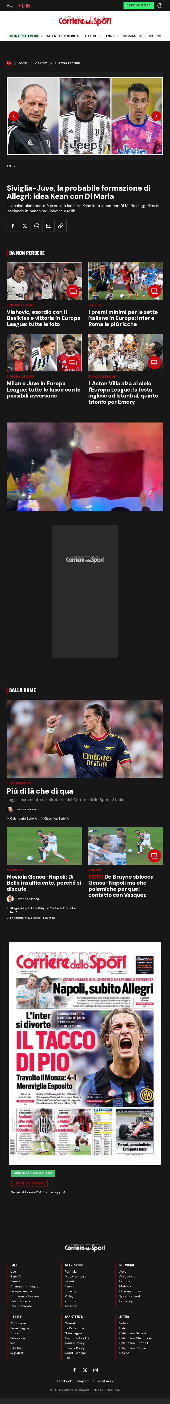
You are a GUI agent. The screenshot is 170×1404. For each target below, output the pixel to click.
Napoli (94, 869)
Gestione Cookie (77, 1338)
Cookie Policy (75, 1343)
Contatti (71, 1323)
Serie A (15, 1276)
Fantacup (126, 1301)
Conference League (24, 1296)
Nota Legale (73, 1333)
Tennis (110, 36)
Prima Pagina (19, 1328)
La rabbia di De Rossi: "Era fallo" (33, 918)
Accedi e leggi (50, 1192)
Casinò (155, 36)
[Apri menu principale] (10, 5)
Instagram (82, 1381)
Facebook (64, 1381)
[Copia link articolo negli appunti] (60, 226)
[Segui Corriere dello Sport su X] (85, 1370)
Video (123, 1323)
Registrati (17, 1353)
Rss (12, 1343)
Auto (122, 1271)
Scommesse (132, 36)
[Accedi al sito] (160, 5)
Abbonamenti (20, 1323)
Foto (23, 63)
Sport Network (130, 1296)
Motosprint (127, 1286)
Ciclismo (71, 1306)
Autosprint (127, 1276)
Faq (67, 1358)
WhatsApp (105, 1381)
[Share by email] (48, 226)
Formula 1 (71, 1271)
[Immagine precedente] (14, 116)
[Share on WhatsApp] (36, 226)
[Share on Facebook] (13, 226)
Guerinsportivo (130, 1291)
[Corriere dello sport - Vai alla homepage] (85, 21)
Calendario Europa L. (134, 1343)
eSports (71, 1301)
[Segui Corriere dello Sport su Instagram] (95, 1370)
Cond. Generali (75, 1353)
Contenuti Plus (24, 36)
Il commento (19, 783)
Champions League (24, 1286)
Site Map (16, 1348)
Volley (69, 1296)
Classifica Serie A (56, 818)
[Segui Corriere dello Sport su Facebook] (74, 1370)
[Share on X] (25, 226)
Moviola (15, 869)
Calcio (91, 36)
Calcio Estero (20, 1301)
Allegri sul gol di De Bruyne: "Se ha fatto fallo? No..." (43, 910)
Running (70, 1291)
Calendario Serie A (62, 36)
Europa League (67, 63)
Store (14, 1333)
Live (26, 5)
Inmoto (124, 1281)
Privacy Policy (75, 1348)
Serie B (15, 1281)
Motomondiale (75, 1276)
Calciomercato (21, 1306)
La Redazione (74, 1328)
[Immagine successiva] (156, 116)
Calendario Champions (136, 1338)
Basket (69, 1281)
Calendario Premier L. (134, 1348)
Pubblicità (17, 1338)
